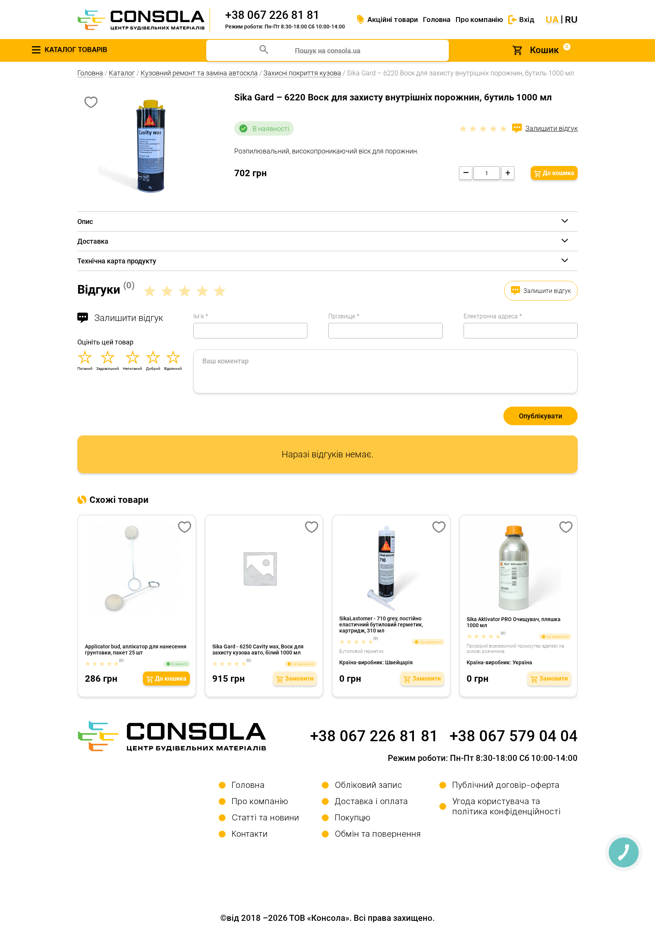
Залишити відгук (551, 128)
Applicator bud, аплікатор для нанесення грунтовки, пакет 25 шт (135, 649)
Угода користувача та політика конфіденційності (506, 806)
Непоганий (132, 368)
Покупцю (353, 817)
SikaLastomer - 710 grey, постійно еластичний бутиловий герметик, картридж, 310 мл (381, 624)
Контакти (250, 834)
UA (552, 19)
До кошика (558, 173)
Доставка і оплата (371, 801)
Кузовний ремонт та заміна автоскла (199, 73)
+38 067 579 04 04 (514, 736)
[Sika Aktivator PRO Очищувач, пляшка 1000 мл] (519, 568)
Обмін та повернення (378, 834)
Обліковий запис (368, 785)
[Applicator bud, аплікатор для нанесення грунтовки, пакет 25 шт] (137, 568)
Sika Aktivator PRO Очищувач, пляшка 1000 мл (514, 622)
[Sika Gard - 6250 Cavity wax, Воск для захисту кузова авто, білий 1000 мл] (264, 568)
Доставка (92, 241)
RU (571, 19)
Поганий (84, 368)
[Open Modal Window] (184, 528)
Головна (436, 19)
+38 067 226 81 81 (272, 15)
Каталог (122, 73)
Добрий (153, 368)
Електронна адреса (493, 316)
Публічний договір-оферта (505, 785)
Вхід (526, 19)
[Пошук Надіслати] (263, 50)
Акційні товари (392, 19)
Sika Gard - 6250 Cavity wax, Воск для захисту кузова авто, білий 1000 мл (258, 649)
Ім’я (200, 316)
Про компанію (479, 19)
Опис (85, 221)
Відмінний (173, 368)
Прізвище (343, 316)
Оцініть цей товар (105, 342)
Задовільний (107, 368)
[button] (166, 678)
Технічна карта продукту (116, 261)
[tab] (327, 221)
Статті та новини (265, 817)
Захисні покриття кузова (302, 73)
